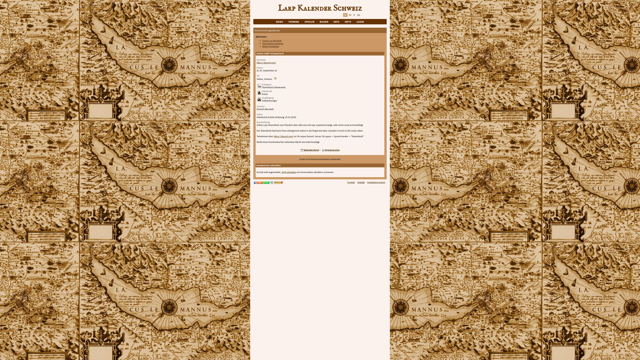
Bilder (324, 21)
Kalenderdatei (311, 150)
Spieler (309, 21)
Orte (348, 21)
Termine (293, 21)
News (279, 21)
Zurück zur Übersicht (272, 40)
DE (345, 15)
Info (336, 21)
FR (350, 15)
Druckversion (332, 150)
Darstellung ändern (376, 182)
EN (358, 15)
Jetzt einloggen (288, 172)
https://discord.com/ (266, 62)
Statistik (361, 182)
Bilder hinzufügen (270, 46)
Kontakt (351, 182)
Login (360, 21)
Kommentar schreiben (273, 43)
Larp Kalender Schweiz (320, 8)
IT (354, 15)
